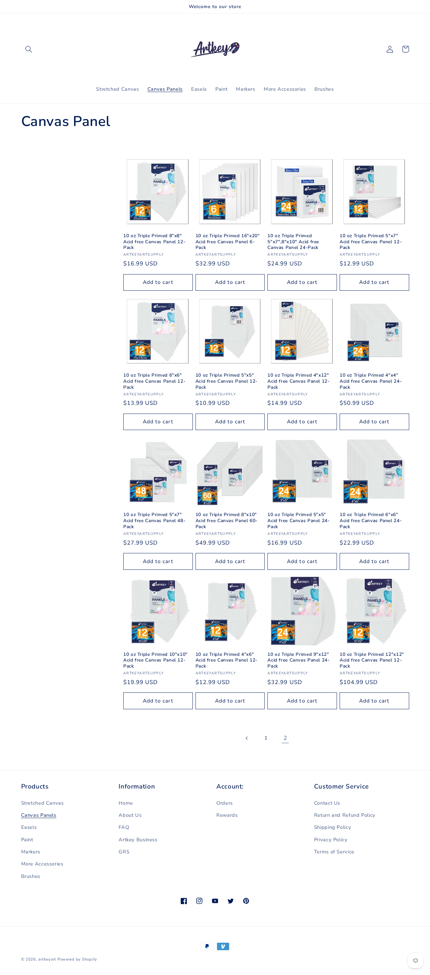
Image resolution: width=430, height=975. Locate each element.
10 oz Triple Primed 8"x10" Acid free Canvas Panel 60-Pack (227, 520)
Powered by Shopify (77, 959)
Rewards (227, 815)
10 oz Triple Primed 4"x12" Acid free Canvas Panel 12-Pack (298, 381)
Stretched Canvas (42, 803)
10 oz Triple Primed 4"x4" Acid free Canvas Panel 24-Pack (371, 381)
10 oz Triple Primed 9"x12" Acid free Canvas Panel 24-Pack (298, 660)
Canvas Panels (38, 815)
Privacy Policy (331, 839)
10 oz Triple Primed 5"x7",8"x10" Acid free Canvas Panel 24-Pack (293, 242)
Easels (29, 827)
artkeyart (47, 959)
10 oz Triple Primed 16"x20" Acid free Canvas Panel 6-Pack (228, 242)
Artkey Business (138, 839)
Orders (224, 803)
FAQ (124, 827)
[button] (29, 49)
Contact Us (327, 803)
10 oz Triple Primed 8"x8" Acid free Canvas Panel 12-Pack (154, 242)
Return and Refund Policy (345, 815)
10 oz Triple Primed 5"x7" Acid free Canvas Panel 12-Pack (371, 242)
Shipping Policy (332, 827)
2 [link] (285, 738)
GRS (124, 851)
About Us (130, 815)
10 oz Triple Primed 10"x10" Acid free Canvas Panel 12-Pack (155, 660)
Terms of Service (334, 851)
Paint (27, 839)
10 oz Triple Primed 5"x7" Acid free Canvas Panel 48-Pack (154, 520)
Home (126, 803)
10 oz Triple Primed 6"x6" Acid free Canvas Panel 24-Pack (371, 520)
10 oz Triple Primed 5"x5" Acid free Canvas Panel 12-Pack (227, 381)
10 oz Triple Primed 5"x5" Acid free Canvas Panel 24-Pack (298, 520)
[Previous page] (247, 738)
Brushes (30, 876)
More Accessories (42, 863)
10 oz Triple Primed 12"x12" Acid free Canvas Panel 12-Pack (372, 660)
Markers (30, 851)
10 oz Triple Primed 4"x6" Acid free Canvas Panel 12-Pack (227, 660)
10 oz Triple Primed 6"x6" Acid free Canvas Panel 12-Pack (154, 381)
